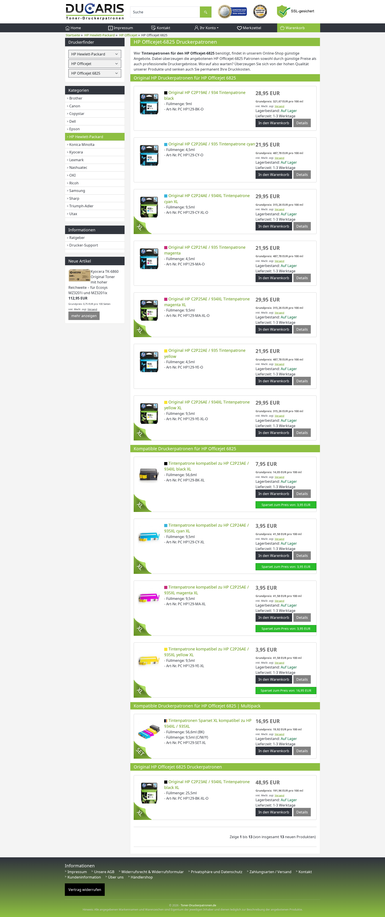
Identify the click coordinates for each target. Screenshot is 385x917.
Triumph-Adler (81, 206)
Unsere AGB (104, 871)
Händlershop (142, 877)
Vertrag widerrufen (84, 889)
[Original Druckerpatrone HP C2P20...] (149, 155)
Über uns (116, 877)
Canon (74, 106)
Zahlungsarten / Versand (270, 871)
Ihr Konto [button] (207, 27)
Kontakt (163, 27)
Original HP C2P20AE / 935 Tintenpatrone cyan (211, 144)
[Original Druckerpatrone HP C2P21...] (149, 258)
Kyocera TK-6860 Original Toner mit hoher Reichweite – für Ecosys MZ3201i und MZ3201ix (93, 282)
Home (75, 27)
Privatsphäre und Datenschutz (216, 871)
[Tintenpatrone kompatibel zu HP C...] (149, 474)
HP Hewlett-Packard (86, 136)
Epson (74, 128)
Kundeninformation (84, 877)
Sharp (74, 198)
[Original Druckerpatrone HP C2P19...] (149, 103)
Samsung (77, 190)
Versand (92, 309)
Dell (72, 121)
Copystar (76, 113)
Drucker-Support (83, 245)
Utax (73, 213)
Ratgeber (77, 237)
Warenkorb (295, 27)
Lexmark (76, 159)
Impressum (123, 27)
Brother (75, 98)
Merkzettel (251, 27)
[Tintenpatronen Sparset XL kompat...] (149, 731)
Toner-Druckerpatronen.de (198, 905)
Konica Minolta (81, 144)
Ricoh (74, 183)
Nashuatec (78, 167)
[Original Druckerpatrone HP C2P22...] (149, 361)
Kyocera (76, 152)
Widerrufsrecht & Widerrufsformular (152, 871)
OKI (72, 175)
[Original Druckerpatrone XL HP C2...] (149, 206)
